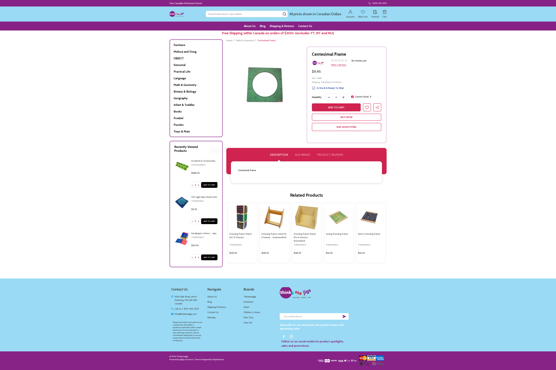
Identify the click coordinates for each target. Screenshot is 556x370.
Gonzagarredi (198, 165)
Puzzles (179, 125)
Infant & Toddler (184, 105)
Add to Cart (209, 185)
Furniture (179, 45)
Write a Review (338, 64)
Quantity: (317, 97)
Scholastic (248, 301)
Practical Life (182, 71)
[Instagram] (291, 336)
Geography (181, 98)
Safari (246, 307)
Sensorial (179, 65)
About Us (250, 26)
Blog (263, 26)
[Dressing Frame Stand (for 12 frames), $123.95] (242, 217)
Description (279, 154)
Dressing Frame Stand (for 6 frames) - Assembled (305, 237)
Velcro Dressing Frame (369, 233)
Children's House (252, 312)
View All (248, 322)
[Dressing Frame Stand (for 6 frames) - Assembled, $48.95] (307, 217)
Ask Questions (346, 127)
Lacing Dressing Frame (337, 233)
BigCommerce (186, 359)
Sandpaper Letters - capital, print (207, 233)
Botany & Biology (185, 91)
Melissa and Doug (185, 51)
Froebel (178, 118)
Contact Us (305, 26)
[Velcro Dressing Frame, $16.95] (371, 217)
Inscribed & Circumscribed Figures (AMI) (210, 160)
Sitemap (211, 317)
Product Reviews (330, 154)
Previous (213, 151)
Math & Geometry (185, 85)
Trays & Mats (182, 131)
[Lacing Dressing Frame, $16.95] (339, 217)
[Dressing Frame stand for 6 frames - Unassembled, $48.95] (274, 217)
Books (178, 111)
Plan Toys (248, 317)
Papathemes (218, 359)
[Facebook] (284, 336)
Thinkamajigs (197, 201)
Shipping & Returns (282, 26)
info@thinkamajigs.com (186, 314)
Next (218, 151)
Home (229, 40)
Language (180, 78)
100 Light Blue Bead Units (204, 197)
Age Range (302, 154)
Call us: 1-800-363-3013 (187, 308)
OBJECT (179, 58)
